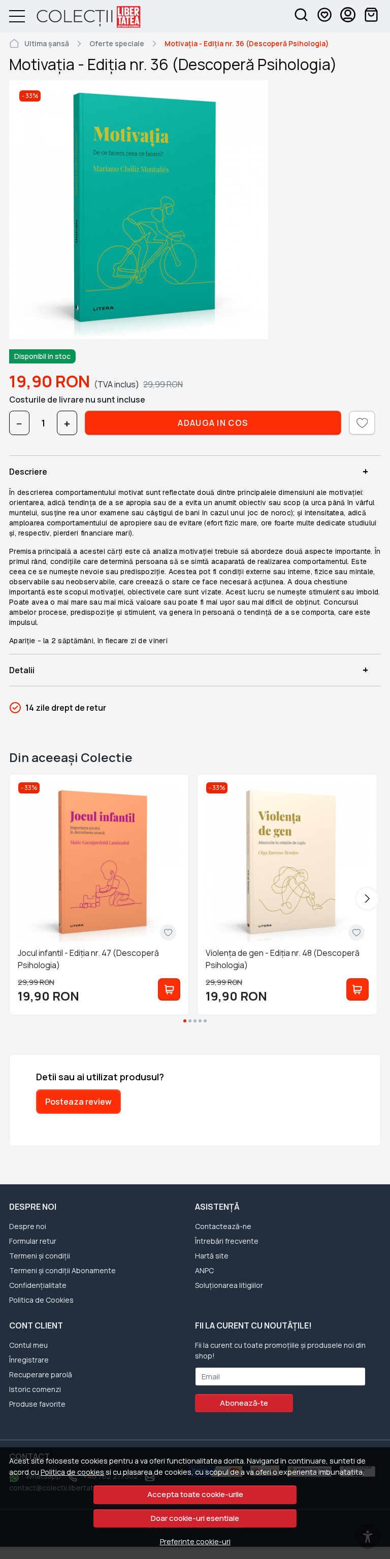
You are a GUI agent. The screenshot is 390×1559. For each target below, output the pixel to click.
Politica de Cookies (41, 1300)
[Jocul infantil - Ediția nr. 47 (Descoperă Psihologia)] (99, 863)
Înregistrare (29, 1360)
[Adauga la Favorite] (168, 932)
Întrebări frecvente (226, 1241)
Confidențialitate (38, 1285)
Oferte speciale (116, 43)
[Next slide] (367, 898)
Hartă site (212, 1256)
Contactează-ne (223, 1226)
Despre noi (27, 1226)
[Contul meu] (348, 16)
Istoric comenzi (35, 1389)
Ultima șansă (46, 43)
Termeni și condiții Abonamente (62, 1270)
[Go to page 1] (184, 1020)
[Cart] (371, 16)
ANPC (204, 1270)
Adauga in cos (213, 422)
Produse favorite (37, 1404)
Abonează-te (244, 1403)
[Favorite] (324, 16)
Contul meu (28, 1345)
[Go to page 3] (195, 1020)
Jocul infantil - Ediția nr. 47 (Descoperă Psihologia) (88, 959)
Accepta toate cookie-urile (195, 1494)
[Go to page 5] (205, 1020)
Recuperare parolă (40, 1374)
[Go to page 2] (189, 1020)
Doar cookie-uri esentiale (195, 1518)
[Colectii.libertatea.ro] (83, 16)
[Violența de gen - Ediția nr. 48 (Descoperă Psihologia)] (287, 863)
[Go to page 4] (200, 1020)
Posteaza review (78, 1101)
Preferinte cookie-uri (195, 1541)
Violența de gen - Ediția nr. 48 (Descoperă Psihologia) (283, 959)
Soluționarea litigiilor (229, 1285)
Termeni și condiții (39, 1256)
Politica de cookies (72, 1472)
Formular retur (32, 1241)
